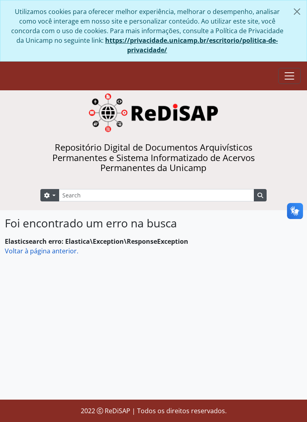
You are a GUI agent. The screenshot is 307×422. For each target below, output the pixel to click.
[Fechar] (297, 11)
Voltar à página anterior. (41, 251)
